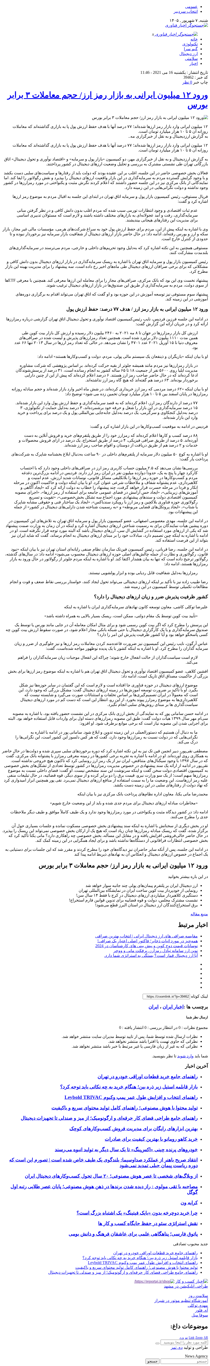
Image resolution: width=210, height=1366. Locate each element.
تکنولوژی (190, 44)
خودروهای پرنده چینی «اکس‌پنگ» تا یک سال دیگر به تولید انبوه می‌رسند (126, 1149)
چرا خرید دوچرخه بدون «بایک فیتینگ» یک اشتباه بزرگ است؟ (137, 1213)
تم (186, 1337)
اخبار (194, 63)
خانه (194, 39)
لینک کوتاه (199, 996)
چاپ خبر (200, 82)
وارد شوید (185, 1056)
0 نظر (187, 82)
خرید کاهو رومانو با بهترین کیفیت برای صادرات (151, 1139)
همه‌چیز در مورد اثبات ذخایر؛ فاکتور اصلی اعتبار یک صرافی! (147, 941)
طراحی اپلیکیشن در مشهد (186, 1286)
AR (206, 1337)
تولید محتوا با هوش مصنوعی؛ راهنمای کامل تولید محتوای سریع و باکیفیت (124, 1107)
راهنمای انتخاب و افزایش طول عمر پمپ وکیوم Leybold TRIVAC (131, 1097)
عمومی (191, 6)
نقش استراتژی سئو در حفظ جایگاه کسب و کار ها (148, 1223)
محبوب (193, 1244)
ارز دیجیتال (188, 54)
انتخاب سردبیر (186, 11)
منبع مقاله (199, 914)
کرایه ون (189, 1202)
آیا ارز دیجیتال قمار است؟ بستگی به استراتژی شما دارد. (151, 955)
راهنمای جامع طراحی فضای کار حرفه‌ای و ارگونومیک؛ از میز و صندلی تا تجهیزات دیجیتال (109, 1118)
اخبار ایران (173, 1006)
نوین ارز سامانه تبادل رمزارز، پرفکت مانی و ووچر (155, 950)
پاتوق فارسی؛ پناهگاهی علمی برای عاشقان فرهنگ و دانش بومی (133, 1234)
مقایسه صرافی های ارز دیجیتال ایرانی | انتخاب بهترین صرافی (146, 936)
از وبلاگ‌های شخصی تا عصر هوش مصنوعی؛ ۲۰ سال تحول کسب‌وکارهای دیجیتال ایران (111, 1176)
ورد (182, 1337)
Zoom (199, 1337)
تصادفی (179, 1244)
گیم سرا (191, 49)
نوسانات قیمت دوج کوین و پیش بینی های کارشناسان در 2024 (146, 946)
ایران (154, 1006)
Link (191, 1337)
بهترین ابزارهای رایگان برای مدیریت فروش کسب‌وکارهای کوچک (133, 1128)
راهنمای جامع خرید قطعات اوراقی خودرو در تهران (148, 1076)
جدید (204, 1244)
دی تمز (177, 1347)
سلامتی (191, 58)
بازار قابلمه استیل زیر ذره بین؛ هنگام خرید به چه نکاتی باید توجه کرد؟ (129, 1086)
